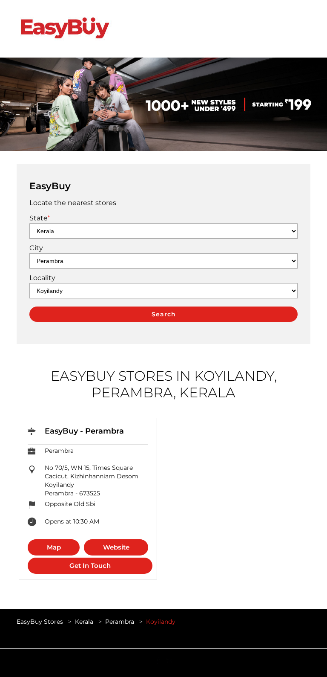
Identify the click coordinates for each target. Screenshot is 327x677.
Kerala (84, 621)
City (36, 248)
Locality (42, 278)
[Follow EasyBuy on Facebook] (158, 660)
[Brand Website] (168, 660)
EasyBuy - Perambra (84, 431)
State (39, 218)
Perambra (119, 621)
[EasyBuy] (64, 28)
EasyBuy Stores (41, 621)
